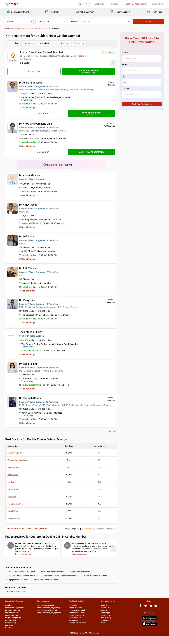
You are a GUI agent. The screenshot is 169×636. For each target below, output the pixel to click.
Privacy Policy (106, 618)
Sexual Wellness (11, 615)
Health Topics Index (76, 615)
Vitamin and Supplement (14, 608)
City (124, 76)
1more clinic (27, 346)
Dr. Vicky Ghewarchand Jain (35, 123)
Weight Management (13, 618)
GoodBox (8, 628)
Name (125, 52)
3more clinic (27, 100)
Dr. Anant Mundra (29, 175)
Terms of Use (106, 615)
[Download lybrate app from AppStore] (149, 626)
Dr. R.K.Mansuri (28, 268)
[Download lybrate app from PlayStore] (149, 620)
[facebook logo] (140, 607)
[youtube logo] (156, 607)
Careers (104, 610)
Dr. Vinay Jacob (28, 204)
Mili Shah (11, 482)
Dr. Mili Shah (26, 236)
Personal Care (10, 623)
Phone (125, 64)
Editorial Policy (106, 620)
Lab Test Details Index (77, 623)
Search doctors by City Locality (48, 608)
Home (7, 28)
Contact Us (105, 608)
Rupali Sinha (13, 511)
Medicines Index (75, 618)
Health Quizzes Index (77, 613)
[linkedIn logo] (150, 607)
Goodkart (8, 605)
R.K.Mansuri (13, 489)
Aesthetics (24, 28)
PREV (11, 431)
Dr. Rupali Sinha (28, 363)
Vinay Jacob (13, 475)
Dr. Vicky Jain (27, 300)
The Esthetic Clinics (30, 332)
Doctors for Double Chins (41, 28)
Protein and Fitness (12, 610)
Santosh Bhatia (14, 518)
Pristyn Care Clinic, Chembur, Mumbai (42, 52)
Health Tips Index (75, 608)
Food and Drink (11, 620)
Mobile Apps (105, 613)
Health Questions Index (77, 610)
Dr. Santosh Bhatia (30, 398)
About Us (104, 605)
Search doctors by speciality (47, 610)
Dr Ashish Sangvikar (31, 82)
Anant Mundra (13, 467)
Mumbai (15, 28)
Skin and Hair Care (12, 613)
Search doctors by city (45, 605)
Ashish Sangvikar (15, 453)
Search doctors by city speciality (49, 613)
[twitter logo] (145, 607)
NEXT (111, 431)
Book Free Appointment (136, 4)
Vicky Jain (12, 496)
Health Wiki (73, 605)
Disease (125, 88)
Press (103, 623)
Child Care (9, 625)
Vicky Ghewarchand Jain (18, 460)
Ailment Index (74, 620)
